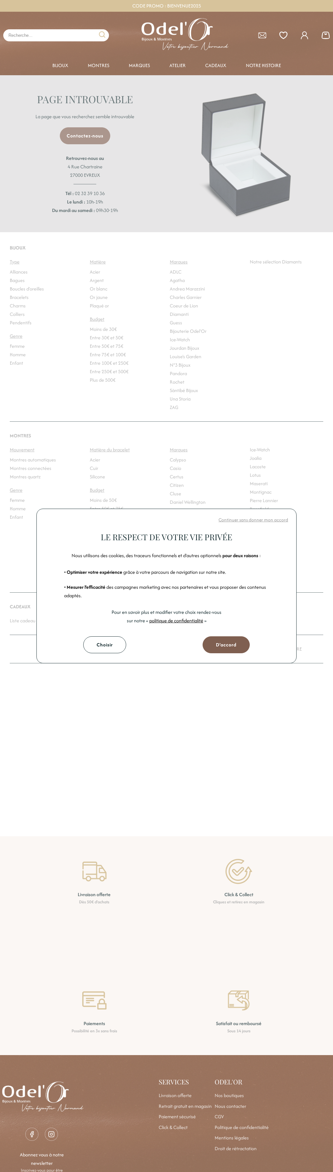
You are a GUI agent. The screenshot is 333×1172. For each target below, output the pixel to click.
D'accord (226, 644)
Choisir (105, 644)
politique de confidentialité (176, 620)
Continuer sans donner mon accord (253, 519)
